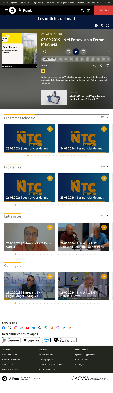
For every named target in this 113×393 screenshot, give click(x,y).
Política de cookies (47, 369)
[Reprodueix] (76, 51)
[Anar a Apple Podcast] (58, 327)
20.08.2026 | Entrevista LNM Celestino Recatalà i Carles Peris (82, 245)
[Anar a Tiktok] (22, 327)
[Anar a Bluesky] (34, 327)
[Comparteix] (101, 65)
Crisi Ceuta (24, 3)
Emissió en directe (47, 355)
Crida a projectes (46, 359)
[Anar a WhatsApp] (47, 327)
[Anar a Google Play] (11, 340)
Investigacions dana (65, 3)
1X (108, 51)
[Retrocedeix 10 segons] (68, 51)
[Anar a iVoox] (52, 327)
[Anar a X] (10, 327)
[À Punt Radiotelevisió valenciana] (16, 378)
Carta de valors (81, 359)
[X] (101, 25)
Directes (104, 10)
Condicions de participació (50, 364)
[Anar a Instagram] (16, 327)
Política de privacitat (11, 369)
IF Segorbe (12, 3)
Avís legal (79, 364)
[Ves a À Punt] (20, 10)
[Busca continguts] (82, 11)
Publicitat (43, 350)
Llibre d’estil (7, 364)
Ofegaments (37, 3)
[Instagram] (107, 25)
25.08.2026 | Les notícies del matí (28, 148)
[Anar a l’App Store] (31, 340)
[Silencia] (44, 51)
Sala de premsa (81, 350)
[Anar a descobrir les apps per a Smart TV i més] (65, 340)
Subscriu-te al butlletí (11, 359)
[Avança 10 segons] (83, 51)
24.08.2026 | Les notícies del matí (82, 148)
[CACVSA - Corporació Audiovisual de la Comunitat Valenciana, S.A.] (91, 378)
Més (103, 117)
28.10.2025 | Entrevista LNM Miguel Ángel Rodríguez (24, 294)
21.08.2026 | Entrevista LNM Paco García (28, 245)
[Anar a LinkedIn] (64, 327)
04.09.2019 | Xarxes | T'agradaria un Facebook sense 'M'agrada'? (87, 97)
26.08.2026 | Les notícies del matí (28, 197)
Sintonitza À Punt (9, 355)
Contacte (6, 350)
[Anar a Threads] (40, 327)
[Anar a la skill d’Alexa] (46, 340)
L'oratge (80, 3)
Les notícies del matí (56, 18)
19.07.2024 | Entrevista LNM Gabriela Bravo (78, 294)
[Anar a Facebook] (4, 327)
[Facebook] (96, 25)
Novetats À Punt (94, 3)
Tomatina (50, 3)
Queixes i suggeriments (85, 355)
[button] (28, 155)
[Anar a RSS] (70, 327)
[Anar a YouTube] (28, 327)
